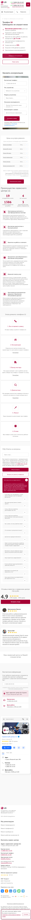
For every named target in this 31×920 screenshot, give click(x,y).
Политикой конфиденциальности (10, 124)
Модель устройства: (10, 95)
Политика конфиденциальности (15, 903)
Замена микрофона (7, 144)
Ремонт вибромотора (7, 157)
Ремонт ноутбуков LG (7, 832)
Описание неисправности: (12, 102)
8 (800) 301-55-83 (6, 855)
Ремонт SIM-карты (7, 153)
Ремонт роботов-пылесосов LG (10, 835)
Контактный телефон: (10, 80)
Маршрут (8, 747)
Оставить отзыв (15, 602)
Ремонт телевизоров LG (8, 825)
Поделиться (2, 890)
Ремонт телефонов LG (7, 828)
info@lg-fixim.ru (5, 859)
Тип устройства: (9, 87)
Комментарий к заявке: (11, 109)
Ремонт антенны (6, 161)
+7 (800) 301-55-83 (18, 2)
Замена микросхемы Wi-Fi (9, 165)
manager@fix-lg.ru (6, 863)
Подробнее (15, 352)
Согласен (26, 914)
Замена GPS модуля (7, 149)
